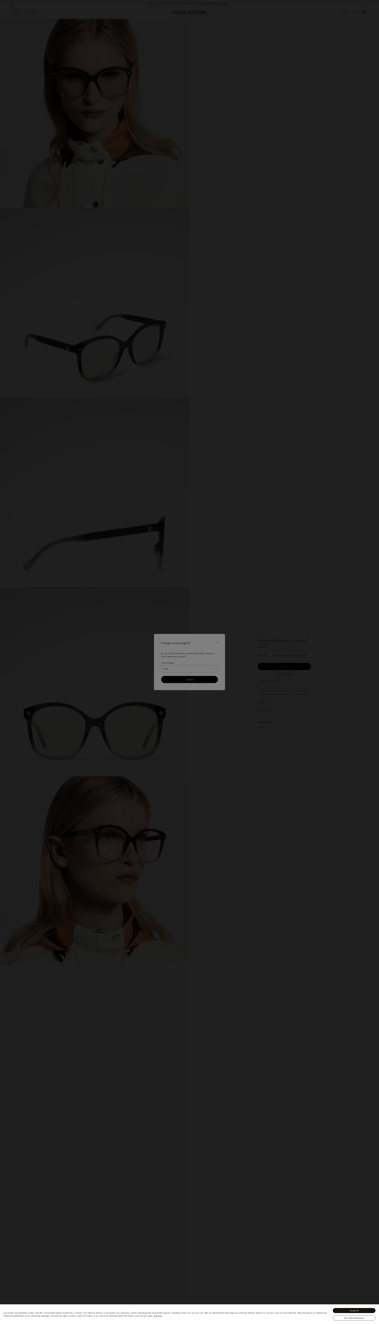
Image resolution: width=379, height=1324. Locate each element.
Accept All (354, 1310)
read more (158, 1315)
